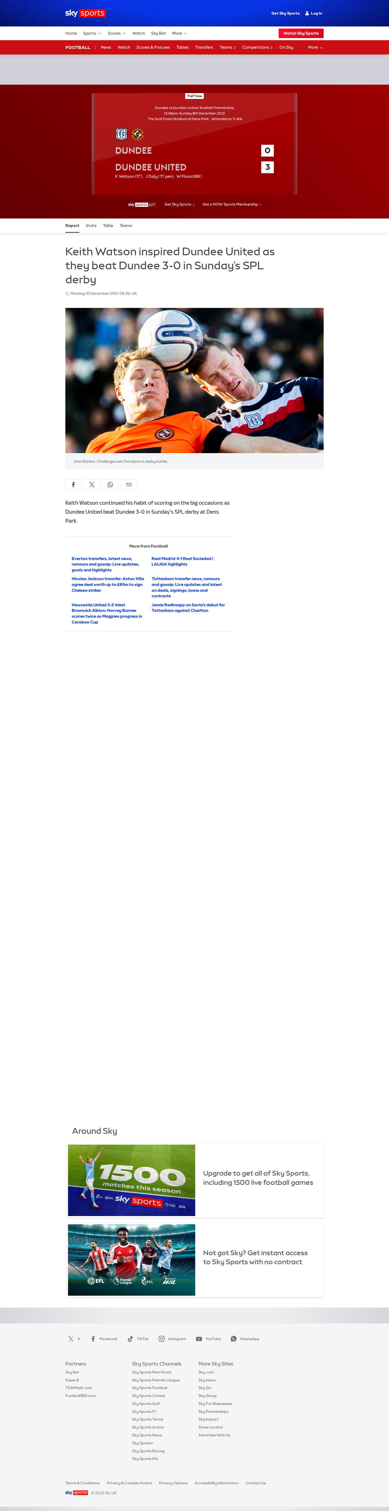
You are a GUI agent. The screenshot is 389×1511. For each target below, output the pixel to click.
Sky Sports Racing (148, 1451)
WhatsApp (250, 1339)
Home (71, 33)
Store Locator (210, 1427)
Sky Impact (208, 1419)
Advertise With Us (214, 1435)
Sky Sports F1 (144, 1411)
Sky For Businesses (215, 1403)
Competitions (256, 47)
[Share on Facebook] (73, 484)
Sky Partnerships (213, 1411)
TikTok (143, 1339)
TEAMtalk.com (78, 1388)
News (106, 47)
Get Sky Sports (286, 13)
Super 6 (72, 1380)
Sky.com (206, 1372)
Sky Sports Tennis (147, 1419)
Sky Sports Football (149, 1388)
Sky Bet (158, 33)
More (177, 33)
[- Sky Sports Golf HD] (142, 205)
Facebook (108, 1339)
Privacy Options (173, 1483)
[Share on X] (92, 484)
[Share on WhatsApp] (110, 484)
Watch (138, 33)
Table (108, 225)
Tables (182, 47)
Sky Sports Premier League (156, 1380)
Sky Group (207, 1396)
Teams (226, 47)
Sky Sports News (147, 1435)
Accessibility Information (216, 1483)
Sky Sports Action (148, 1427)
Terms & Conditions (82, 1483)
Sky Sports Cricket (148, 1396)
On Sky (286, 47)
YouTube (213, 1339)
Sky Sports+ (142, 1443)
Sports (89, 33)
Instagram (177, 1339)
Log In (316, 13)
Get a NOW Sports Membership (230, 204)
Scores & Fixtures (153, 47)
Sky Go (204, 1388)
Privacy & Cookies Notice (129, 1483)
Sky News (207, 1380)
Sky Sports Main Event (151, 1372)
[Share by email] (129, 484)
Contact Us (256, 1483)
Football (78, 47)
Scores (114, 33)
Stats (91, 225)
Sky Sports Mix (145, 1458)
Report (72, 225)
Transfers (204, 47)
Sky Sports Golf (146, 1403)
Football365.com (80, 1396)
